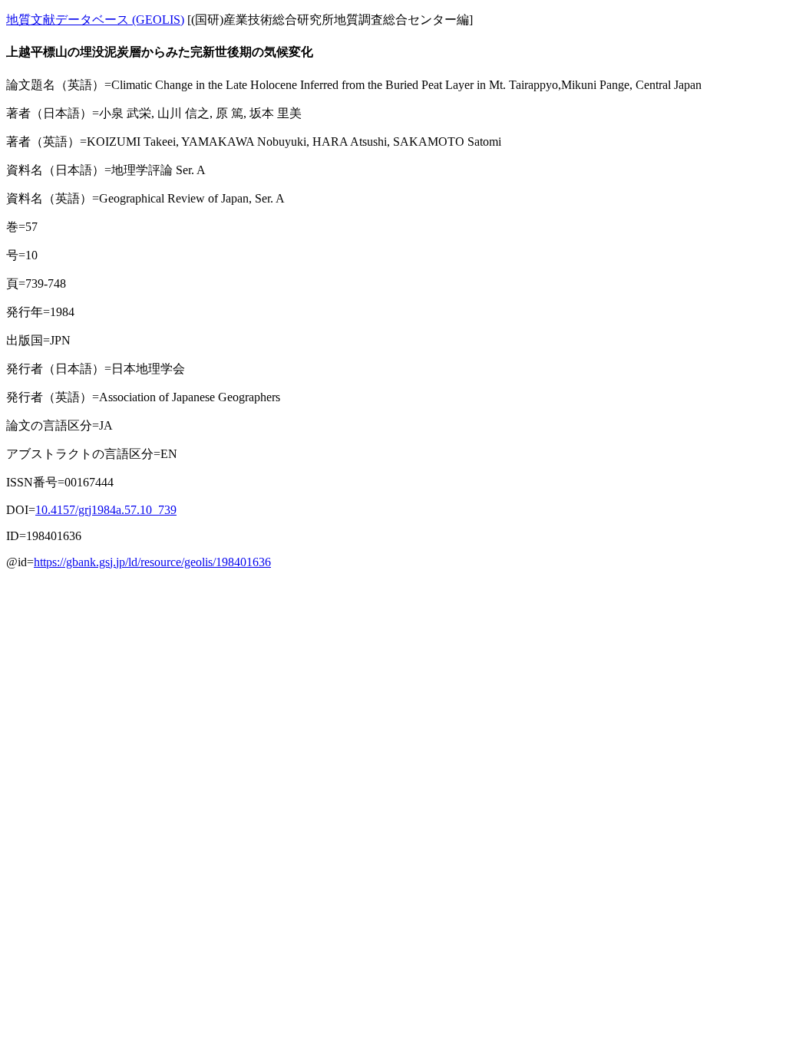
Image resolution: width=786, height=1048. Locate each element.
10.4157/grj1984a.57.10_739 (106, 509)
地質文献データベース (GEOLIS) (95, 19)
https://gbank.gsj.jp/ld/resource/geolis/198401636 (152, 561)
